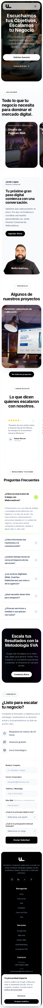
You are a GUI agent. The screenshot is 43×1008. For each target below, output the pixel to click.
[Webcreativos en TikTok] (24, 879)
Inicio (22, 894)
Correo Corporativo (14, 777)
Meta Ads (21, 935)
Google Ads (21, 931)
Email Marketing (21, 945)
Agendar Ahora (15, 233)
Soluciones (21, 899)
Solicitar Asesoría (21, 57)
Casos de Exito (20, 66)
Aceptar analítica (21, 1001)
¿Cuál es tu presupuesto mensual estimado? (19, 825)
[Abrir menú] (35, 6)
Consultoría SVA (21, 949)
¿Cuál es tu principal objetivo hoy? (20, 812)
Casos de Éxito (21, 912)
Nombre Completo (13, 765)
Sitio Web (20, 800)
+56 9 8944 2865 (21, 965)
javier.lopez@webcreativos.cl (21, 971)
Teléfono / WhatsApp (14, 789)
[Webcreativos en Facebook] (31, 879)
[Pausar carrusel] (17, 362)
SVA (21, 903)
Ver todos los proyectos (21, 374)
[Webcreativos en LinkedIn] (18, 879)
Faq (21, 917)
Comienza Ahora (21, 674)
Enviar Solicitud (22, 840)
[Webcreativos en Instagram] (12, 879)
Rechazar (21, 996)
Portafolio (21, 908)
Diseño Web (21, 940)
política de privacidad (13, 990)
